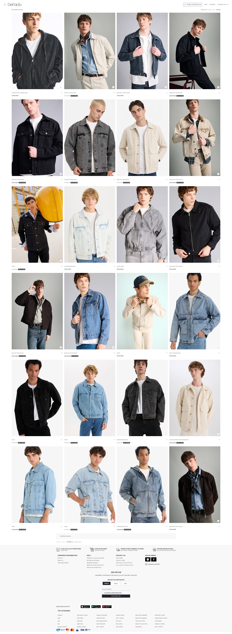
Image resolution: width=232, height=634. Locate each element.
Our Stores (119, 558)
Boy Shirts (119, 624)
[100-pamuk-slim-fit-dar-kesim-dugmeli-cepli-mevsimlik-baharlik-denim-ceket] (194, 398)
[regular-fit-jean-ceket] (142, 137)
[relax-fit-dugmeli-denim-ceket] (37, 224)
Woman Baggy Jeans (161, 618)
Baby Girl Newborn (141, 615)
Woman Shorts (62, 626)
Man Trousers (101, 624)
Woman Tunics (81, 626)
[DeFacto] (15, 4)
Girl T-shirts (120, 618)
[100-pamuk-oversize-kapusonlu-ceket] (37, 51)
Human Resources (63, 562)
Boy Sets (118, 621)
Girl (59, 621)
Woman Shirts (101, 618)
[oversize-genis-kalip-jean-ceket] (89, 137)
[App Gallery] (107, 606)
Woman (60, 615)
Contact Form (120, 560)
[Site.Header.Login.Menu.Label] (5, 4)
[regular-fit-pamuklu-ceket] (194, 51)
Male (116, 583)
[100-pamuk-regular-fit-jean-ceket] (37, 137)
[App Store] (85, 606)
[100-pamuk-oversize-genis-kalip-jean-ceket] (89, 224)
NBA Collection (140, 621)
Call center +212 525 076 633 (124, 565)
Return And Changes (93, 560)
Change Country (154, 564)
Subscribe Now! (116, 596)
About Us (60, 560)
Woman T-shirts (160, 624)
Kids (125, 583)
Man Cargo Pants (102, 621)
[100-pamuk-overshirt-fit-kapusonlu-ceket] (142, 224)
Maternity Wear (160, 615)
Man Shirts (119, 626)
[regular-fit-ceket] (37, 398)
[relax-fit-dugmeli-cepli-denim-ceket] (142, 311)
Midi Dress (80, 618)
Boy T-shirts (100, 626)
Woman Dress (120, 615)
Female (106, 583)
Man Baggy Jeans (82, 615)
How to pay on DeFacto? (94, 567)
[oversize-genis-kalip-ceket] (89, 484)
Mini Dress (138, 626)
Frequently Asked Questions (95, 558)
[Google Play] (96, 606)
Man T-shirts (159, 626)
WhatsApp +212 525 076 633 (124, 562)
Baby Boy (80, 621)
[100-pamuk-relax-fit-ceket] (89, 51)
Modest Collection (141, 624)
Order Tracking (93, 562)
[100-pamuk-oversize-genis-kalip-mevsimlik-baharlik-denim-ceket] (142, 398)
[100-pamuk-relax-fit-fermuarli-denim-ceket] (194, 311)
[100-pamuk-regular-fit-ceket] (142, 51)
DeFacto (60, 558)
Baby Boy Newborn (141, 618)
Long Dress (158, 621)
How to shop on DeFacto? (96, 565)
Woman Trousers (102, 615)
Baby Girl (80, 624)
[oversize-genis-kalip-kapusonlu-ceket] (142, 484)
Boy (59, 624)
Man (59, 618)
